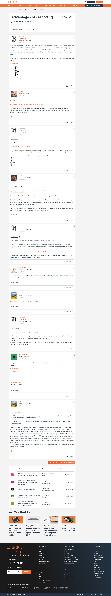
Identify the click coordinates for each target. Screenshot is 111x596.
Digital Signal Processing (70, 561)
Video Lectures (97, 577)
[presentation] (12, 433)
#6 (74, 268)
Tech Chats (97, 569)
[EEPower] (37, 588)
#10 (74, 402)
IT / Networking (68, 567)
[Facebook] (7, 563)
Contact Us (25, 555)
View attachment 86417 (17, 192)
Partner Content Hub (93, 5)
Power (40, 574)
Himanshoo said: (15, 186)
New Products (97, 559)
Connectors (42, 553)
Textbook (96, 575)
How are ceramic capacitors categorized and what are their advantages (27, 482)
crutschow (22, 267)
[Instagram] (18, 563)
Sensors (41, 578)
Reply (72, 86)
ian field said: (14, 237)
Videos (44, 5)
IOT (65, 565)
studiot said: (14, 139)
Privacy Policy (80, 594)
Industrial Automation (69, 563)
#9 (74, 355)
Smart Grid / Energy (69, 576)
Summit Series (97, 567)
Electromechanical (44, 561)
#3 (74, 128)
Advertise (25, 552)
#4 (74, 176)
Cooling (41, 555)
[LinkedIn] (14, 563)
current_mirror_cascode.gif (19, 78)
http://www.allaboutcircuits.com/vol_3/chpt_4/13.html (26, 104)
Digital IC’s (41, 557)
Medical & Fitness (68, 571)
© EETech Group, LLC (12, 594)
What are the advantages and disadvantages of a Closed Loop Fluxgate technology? (28, 503)
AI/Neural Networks (69, 549)
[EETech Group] (11, 587)
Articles (11, 5)
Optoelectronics (43, 569)
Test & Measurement (44, 580)
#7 (74, 294)
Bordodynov (23, 354)
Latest (40, 549)
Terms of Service (89, 594)
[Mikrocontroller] (61, 588)
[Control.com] (25, 587)
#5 (74, 226)
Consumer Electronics (70, 557)
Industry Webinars (98, 557)
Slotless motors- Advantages (27, 489)
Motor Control (67, 574)
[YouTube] (21, 563)
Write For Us (12, 555)
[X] (10, 563)
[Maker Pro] (47, 588)
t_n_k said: (14, 328)
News (95, 561)
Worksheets (97, 579)
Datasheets (53, 5)
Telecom (66, 578)
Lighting (66, 569)
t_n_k (20, 293)
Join (99, 2)
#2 (74, 92)
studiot (21, 91)
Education (28, 5)
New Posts (30, 29)
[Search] (85, 2)
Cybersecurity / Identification (71, 559)
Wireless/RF (42, 582)
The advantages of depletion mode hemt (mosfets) (29, 496)
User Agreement (98, 594)
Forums (19, 5)
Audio (65, 551)
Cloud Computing (68, 555)
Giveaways (64, 5)
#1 (74, 37)
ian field (21, 176)
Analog (41, 551)
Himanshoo (17, 22)
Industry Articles (98, 555)
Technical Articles (98, 573)
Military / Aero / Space (70, 573)
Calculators (97, 549)
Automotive (67, 553)
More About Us (12, 552)
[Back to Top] (103, 594)
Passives (41, 571)
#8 (74, 318)
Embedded (42, 563)
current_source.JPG (17, 382)
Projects (96, 565)
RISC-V (41, 576)
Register (26, 571)
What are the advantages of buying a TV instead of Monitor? (28, 475)
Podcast (74, 5)
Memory (41, 567)
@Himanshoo (14, 302)
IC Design (41, 565)
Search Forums (17, 29)
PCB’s (40, 573)
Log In (91, 2)
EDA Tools (41, 559)
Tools (37, 5)
